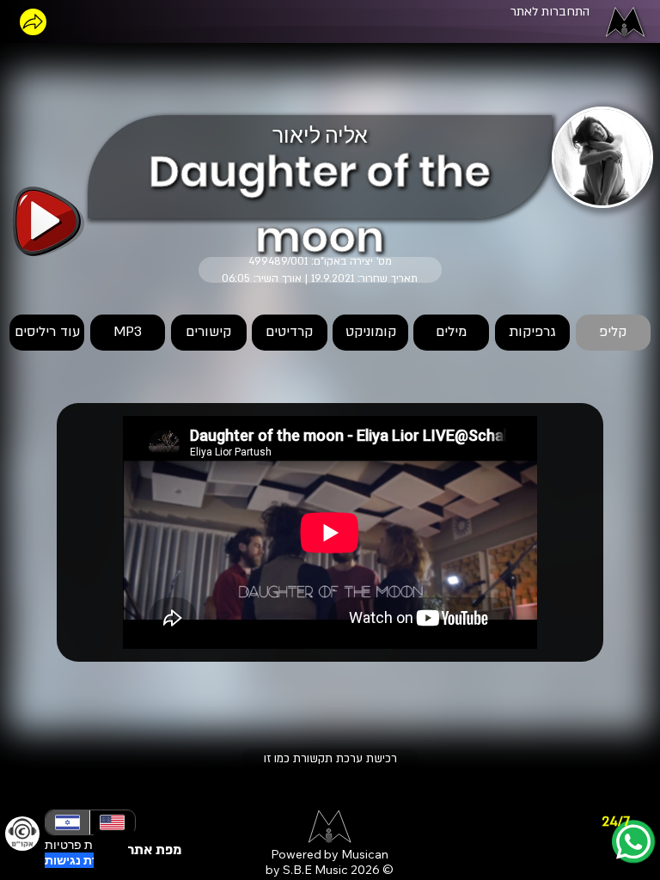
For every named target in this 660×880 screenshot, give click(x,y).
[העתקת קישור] (33, 22)
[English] (111, 822)
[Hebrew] (67, 822)
